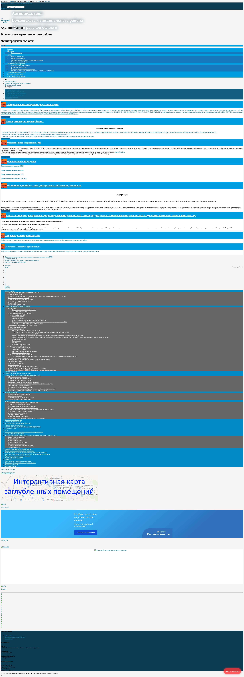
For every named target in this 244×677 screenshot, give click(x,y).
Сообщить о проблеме (86, 533)
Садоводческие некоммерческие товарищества (27, 323)
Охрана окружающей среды (17, 346)
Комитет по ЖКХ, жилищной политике (17, 373)
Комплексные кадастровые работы (19, 385)
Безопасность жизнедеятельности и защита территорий (23, 427)
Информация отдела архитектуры (19, 394)
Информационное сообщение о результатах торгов (32, 104)
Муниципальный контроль (13, 420)
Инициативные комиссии (16, 444)
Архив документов (11, 258)
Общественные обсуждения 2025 (12, 166)
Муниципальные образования (16, 93)
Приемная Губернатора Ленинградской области (20, 463)
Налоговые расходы (14, 365)
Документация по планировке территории (22, 406)
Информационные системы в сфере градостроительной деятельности (31, 409)
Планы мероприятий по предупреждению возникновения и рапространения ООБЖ (39, 322)
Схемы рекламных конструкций (18, 416)
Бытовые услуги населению (21, 344)
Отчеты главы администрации (18, 358)
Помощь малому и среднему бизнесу (25, 121)
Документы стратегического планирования (22, 325)
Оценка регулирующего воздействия (20, 354)
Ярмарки (15, 342)
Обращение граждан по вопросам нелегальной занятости (27, 368)
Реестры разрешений (15, 396)
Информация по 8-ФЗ (12, 90)
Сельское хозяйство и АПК (17, 315)
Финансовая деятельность (16, 305)
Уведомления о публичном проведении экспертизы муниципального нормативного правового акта (44, 356)
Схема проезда (9, 639)
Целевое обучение (10, 466)
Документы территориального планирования (23, 402)
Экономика (12, 308)
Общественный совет (15, 440)
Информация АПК (18, 317)
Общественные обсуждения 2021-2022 (14, 178)
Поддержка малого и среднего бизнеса (21, 313)
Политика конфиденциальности (15, 637)
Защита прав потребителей (17, 437)
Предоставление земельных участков (20, 380)
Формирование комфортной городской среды (19, 451)
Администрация (10, 291)
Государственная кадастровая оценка (20, 387)
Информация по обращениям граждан (20, 299)
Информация (16, 341)
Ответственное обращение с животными (18, 461)
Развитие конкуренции (15, 361)
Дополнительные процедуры (17, 413)
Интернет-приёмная (11, 97)
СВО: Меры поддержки (16, 76)
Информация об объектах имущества (20, 378)
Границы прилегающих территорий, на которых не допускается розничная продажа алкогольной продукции (47, 335)
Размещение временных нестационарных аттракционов (26, 418)
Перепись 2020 (13, 303)
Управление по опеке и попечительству (17, 456)
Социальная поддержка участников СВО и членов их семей (27, 390)
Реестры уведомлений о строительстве (21, 397)
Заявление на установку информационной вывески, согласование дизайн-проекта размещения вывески (35, 134)
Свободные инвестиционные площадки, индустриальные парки (29, 360)
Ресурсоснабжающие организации (22, 246)
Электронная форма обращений (18, 298)
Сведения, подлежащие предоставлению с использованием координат (27, 454)
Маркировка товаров (19, 339)
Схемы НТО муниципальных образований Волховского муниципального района (42, 332)
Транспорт (8, 459)
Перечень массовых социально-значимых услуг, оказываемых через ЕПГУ (32, 70)
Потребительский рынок (16, 329)
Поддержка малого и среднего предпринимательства (22, 260)
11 (5, 284)
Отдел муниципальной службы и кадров (18, 449)
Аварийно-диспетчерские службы (22, 235)
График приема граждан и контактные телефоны (24, 292)
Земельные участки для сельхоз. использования (23, 382)
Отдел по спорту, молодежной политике (18, 423)
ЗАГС (6, 430)
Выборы (9, 98)
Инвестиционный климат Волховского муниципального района (26, 452)
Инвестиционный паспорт (17, 327)
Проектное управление (15, 363)
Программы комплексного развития (20, 411)
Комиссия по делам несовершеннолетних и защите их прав (24, 432)
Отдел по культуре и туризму (14, 425)
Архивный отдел (10, 428)
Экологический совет (19, 349)
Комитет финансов (11, 372)
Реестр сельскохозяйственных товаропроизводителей (29, 320)
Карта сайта (8, 635)
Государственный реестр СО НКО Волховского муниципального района (32, 370)
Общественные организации (17, 442)
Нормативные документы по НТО (27, 334)
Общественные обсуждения (21, 161)
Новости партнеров (16, 53)
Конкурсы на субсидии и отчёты (15, 262)
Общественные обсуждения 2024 (12, 170)
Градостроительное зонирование (19, 404)
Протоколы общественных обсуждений (25, 351)
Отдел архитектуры (11, 392)
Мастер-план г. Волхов (15, 414)
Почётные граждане (11, 464)
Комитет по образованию (13, 421)
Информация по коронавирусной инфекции (22, 366)
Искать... (3, 7)
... (5, 272)
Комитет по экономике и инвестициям (17, 306)
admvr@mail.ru (119, 152)
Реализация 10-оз (14, 447)
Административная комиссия (14, 433)
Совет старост (13, 439)
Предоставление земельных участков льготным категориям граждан (30, 384)
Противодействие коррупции (14, 92)
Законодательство (18, 318)
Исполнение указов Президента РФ (20, 301)
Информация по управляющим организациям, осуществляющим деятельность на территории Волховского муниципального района (44, 240)
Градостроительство (11, 401)
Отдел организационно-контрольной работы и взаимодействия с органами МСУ (31, 435)
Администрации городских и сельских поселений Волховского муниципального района (37, 296)
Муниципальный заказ (23, 311)
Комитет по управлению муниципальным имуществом (23, 375)
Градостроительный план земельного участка (23, 408)
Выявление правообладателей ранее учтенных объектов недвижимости (44, 185)
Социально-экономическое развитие (24, 310)
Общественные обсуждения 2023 (24, 142)
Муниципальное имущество (17, 377)
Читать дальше (5, 117)
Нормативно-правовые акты (14, 95)
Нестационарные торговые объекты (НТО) (26, 330)
